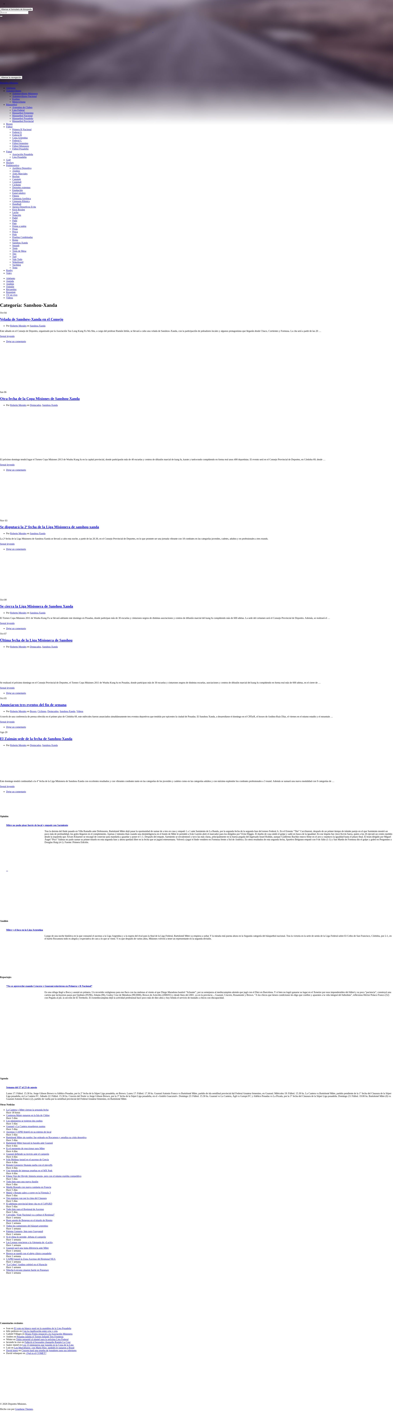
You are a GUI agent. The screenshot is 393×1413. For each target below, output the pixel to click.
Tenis (15, 248)
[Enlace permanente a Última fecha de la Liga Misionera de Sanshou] (18, 677)
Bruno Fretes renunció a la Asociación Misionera (48, 1334)
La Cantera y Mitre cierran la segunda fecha (27, 1109)
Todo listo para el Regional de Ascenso (25, 1209)
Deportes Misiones (9, 83)
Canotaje (16, 179)
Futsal (9, 151)
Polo (14, 234)
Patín (14, 220)
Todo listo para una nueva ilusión (22, 1181)
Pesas (15, 229)
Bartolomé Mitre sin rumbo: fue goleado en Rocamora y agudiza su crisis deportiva (46, 1137)
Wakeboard (17, 262)
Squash (15, 245)
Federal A (17, 132)
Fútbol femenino (20, 143)
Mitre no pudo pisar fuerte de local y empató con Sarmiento (37, 825)
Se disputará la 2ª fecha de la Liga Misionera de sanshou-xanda (49, 527)
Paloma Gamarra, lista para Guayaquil (24, 1231)
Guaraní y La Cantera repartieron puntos (25, 1126)
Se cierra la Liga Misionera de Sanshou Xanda (36, 606)
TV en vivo (11, 295)
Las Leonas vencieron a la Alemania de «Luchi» (29, 1242)
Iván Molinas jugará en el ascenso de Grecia (27, 1159)
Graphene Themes (24, 1409)
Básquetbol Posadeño (22, 118)
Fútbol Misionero (20, 146)
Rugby (9, 270)
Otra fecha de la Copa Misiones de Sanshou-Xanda (40, 399)
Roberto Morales (18, 325)
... (7, 870)
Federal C (17, 140)
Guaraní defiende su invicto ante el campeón (27, 1154)
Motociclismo (18, 102)
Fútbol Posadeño (20, 149)
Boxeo (9, 124)
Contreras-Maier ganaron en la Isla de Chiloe (28, 1115)
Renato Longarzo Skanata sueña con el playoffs (29, 1165)
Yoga (14, 267)
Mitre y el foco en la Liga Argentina (24, 930)
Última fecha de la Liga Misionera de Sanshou (36, 640)
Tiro (14, 253)
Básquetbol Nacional (22, 115)
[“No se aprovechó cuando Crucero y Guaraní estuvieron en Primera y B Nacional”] (24, 1010)
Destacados (35, 405)
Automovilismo (13, 90)
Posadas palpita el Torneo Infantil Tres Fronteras (40, 1336)
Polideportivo (12, 165)
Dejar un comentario (16, 341)
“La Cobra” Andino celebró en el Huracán (26, 1264)
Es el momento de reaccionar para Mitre (25, 1148)
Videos (9, 297)
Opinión (10, 286)
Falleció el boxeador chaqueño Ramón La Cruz (47, 1342)
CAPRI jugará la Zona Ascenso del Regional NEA (31, 1259)
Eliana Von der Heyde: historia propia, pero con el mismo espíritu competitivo (43, 1176)
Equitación (17, 190)
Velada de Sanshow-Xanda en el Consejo (31, 319)
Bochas (15, 176)
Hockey (10, 162)
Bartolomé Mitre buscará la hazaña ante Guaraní (29, 1143)
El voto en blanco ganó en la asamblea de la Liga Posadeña (42, 1328)
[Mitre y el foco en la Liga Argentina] (24, 953)
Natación (16, 215)
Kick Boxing (18, 209)
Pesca (15, 231)
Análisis (10, 284)
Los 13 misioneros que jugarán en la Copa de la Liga (48, 1345)
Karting (16, 99)
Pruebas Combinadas (22, 237)
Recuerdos (11, 289)
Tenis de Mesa (19, 251)
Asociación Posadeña (22, 154)
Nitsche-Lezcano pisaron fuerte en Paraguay (27, 1270)
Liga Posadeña (19, 157)
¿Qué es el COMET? (36, 1353)
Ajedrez (16, 171)
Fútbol (9, 126)
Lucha (15, 212)
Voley (9, 273)
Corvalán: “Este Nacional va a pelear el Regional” (30, 1214)
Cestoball (16, 182)
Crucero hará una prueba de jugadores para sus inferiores (48, 1350)
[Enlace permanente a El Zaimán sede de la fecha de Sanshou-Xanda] (18, 776)
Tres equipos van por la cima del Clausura (26, 1198)
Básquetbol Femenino (22, 113)
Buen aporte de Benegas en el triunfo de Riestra (29, 1220)
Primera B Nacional (21, 129)
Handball (16, 204)
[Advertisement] (92, 54)
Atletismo (11, 88)
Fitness (15, 195)
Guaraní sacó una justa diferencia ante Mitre (27, 1248)
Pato (14, 223)
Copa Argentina (20, 137)
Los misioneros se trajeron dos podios (24, 1121)
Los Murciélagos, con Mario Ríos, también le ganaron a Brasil (44, 1347)
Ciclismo (16, 184)
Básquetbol (11, 104)
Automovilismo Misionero (25, 93)
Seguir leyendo (7, 336)
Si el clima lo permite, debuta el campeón (26, 1237)
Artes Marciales (19, 173)
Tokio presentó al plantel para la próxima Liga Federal (42, 1339)
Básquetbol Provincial (23, 121)
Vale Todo (17, 259)
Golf (8, 160)
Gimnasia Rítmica (21, 201)
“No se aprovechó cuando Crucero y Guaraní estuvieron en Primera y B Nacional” (49, 986)
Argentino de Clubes (22, 107)
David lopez (12, 1350)
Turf (14, 256)
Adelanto (10, 278)
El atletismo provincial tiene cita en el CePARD (29, 1203)
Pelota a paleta (19, 226)
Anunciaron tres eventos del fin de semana (33, 705)
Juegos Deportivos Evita (24, 207)
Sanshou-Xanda (20, 242)
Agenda (10, 281)
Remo (15, 240)
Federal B (17, 135)
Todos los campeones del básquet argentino (27, 1226)
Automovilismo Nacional (24, 96)
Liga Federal (18, 110)
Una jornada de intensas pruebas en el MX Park (29, 1170)
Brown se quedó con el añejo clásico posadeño (28, 1253)
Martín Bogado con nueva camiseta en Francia (28, 1187)
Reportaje (11, 292)
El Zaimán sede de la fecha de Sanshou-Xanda (36, 739)
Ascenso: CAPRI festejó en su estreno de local (28, 1132)
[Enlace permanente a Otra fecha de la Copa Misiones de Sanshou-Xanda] (14, 454)
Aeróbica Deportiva (21, 168)
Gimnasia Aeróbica (21, 198)
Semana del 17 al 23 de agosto (21, 1087)
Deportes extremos (21, 187)
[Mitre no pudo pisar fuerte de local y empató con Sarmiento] (24, 849)
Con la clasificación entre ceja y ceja (40, 1331)
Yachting (16, 265)
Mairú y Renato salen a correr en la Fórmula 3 (28, 1192)
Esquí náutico (18, 193)
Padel (15, 218)
